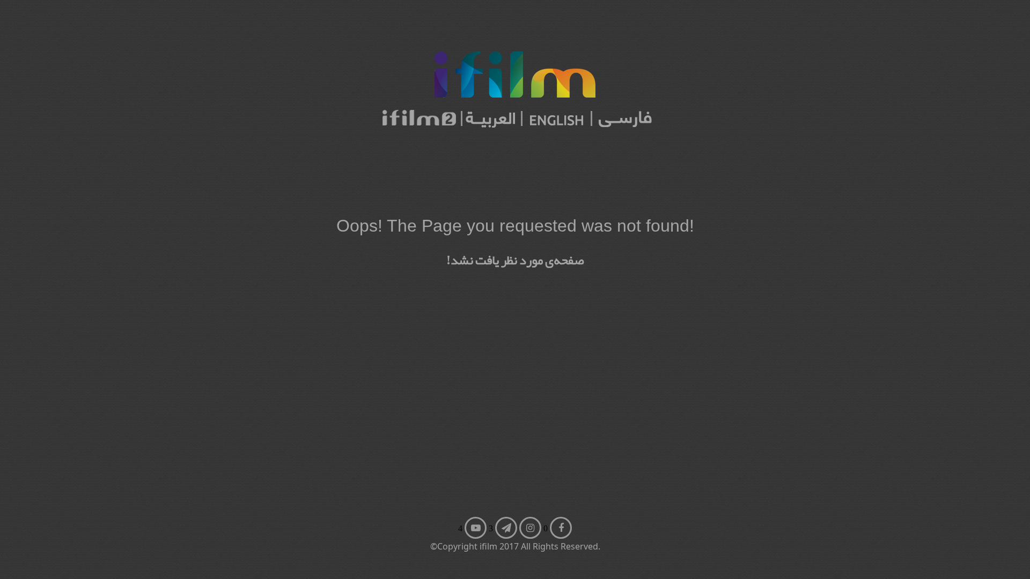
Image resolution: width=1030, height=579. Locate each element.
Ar (469, 531)
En (469, 510)
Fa (499, 510)
